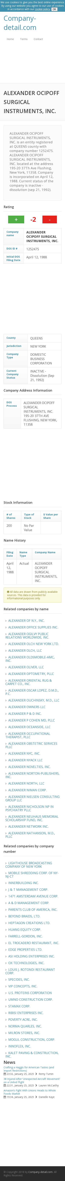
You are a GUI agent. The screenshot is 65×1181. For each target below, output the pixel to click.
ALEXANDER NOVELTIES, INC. (29, 767)
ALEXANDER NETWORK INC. (28, 826)
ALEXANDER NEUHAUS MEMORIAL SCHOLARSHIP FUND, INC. (31, 818)
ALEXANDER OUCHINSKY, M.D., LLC (33, 700)
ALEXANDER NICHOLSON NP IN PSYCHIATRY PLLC (29, 808)
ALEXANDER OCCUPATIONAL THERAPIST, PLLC (27, 735)
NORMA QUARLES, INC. (25, 1026)
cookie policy (42, 9)
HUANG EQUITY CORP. (24, 929)
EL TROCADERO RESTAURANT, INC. (33, 943)
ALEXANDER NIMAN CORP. (27, 790)
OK (54, 9)
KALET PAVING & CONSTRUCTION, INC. (32, 1054)
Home (10, 39)
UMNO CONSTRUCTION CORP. (30, 999)
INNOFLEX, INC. (19, 1046)
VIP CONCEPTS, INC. (22, 986)
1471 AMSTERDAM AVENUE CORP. (33, 896)
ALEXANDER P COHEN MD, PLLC (31, 720)
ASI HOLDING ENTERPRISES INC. (31, 956)
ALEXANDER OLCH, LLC (25, 650)
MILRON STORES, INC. (24, 1033)
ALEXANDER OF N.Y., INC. (26, 620)
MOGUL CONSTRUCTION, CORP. (31, 1039)
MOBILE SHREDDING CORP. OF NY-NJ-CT (31, 874)
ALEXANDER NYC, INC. (24, 753)
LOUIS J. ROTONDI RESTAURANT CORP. (30, 971)
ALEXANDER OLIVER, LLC (26, 667)
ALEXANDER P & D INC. (25, 713)
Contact (38, 39)
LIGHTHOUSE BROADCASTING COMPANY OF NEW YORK (28, 865)
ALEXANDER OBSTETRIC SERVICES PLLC (31, 745)
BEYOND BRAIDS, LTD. (24, 916)
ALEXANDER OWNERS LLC (27, 707)
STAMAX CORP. (19, 1006)
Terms (24, 39)
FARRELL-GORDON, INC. (25, 936)
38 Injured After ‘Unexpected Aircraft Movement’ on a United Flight (32, 1080)
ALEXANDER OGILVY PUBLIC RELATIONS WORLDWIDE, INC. (27, 635)
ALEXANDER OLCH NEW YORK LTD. (33, 644)
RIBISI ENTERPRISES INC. (26, 1013)
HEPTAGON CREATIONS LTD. (29, 923)
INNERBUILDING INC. (23, 883)
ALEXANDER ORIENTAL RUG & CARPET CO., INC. (28, 682)
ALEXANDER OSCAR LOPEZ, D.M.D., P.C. (32, 692)
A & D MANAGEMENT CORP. (28, 903)
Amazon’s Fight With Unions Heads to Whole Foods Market (30, 1092)
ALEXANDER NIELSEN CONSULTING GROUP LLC (32, 798)
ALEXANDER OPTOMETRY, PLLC (31, 674)
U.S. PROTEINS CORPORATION (30, 993)
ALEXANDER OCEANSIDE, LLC (29, 727)
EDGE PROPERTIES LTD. (25, 949)
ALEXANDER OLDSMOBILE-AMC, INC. (30, 659)
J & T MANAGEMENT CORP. (28, 889)
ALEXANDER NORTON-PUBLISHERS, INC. (32, 775)
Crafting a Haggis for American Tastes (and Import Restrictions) (29, 1069)
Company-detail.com (20, 23)
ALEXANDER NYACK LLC (25, 760)
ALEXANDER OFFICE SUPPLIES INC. (33, 627)
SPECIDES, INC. (19, 979)
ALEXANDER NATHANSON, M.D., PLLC (30, 835)
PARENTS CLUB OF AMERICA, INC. (32, 909)
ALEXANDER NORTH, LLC (26, 783)
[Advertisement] (32, 65)
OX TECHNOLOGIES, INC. (26, 963)
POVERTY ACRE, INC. (23, 1019)
